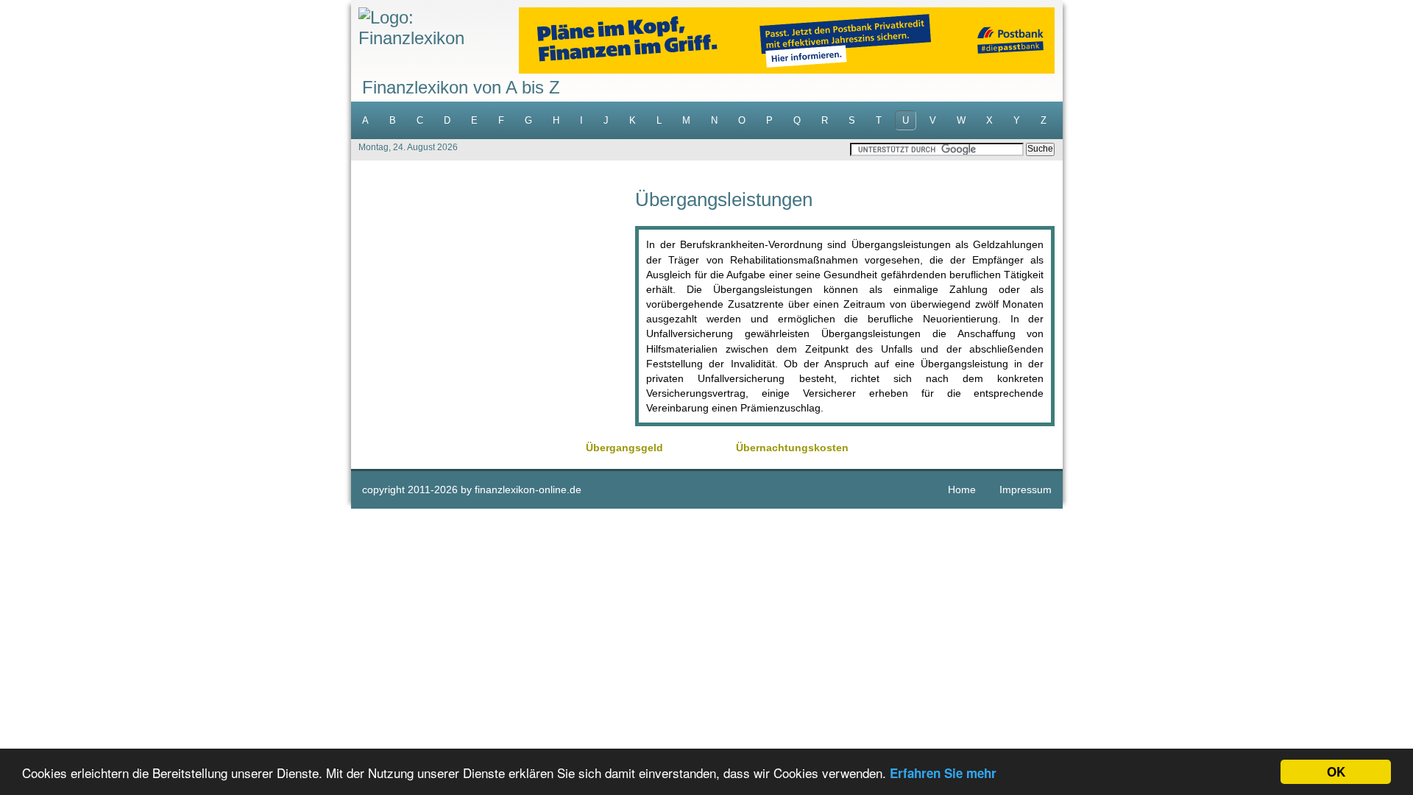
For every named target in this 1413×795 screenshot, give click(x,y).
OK (1336, 771)
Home (962, 489)
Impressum (1025, 489)
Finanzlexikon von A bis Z (461, 87)
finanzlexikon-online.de (528, 489)
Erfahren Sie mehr (943, 773)
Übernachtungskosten (792, 447)
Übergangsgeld (624, 447)
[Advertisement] (493, 293)
